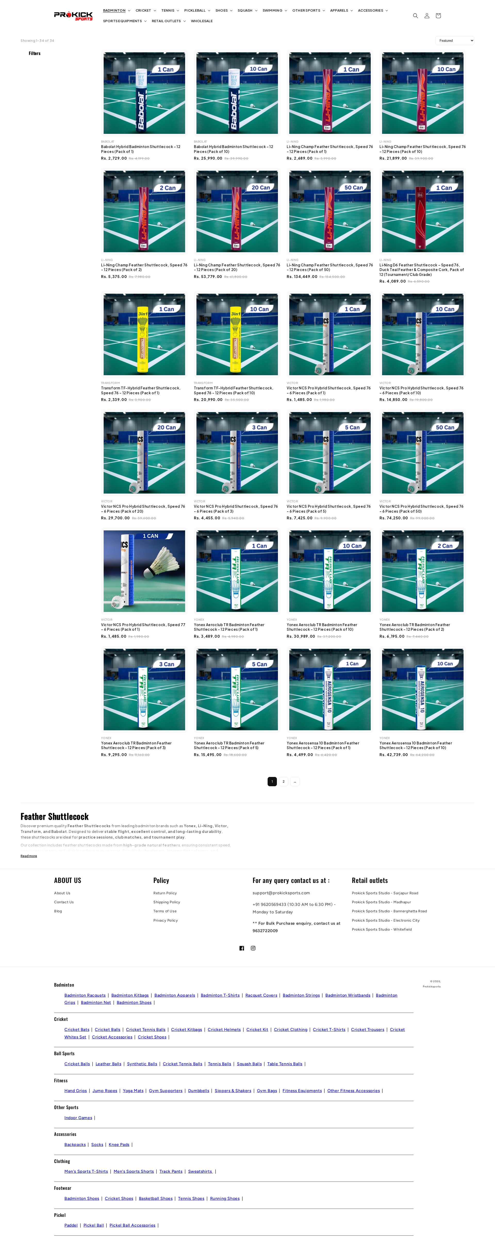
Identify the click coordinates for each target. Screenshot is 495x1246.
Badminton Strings (301, 995)
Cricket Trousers (367, 1029)
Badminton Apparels (174, 995)
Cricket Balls (107, 1029)
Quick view (147, 131)
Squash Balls (249, 1063)
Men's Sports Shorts (134, 1171)
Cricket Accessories (112, 1037)
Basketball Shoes (156, 1198)
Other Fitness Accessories (353, 1090)
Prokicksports (432, 986)
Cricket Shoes (152, 1037)
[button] (116, 10)
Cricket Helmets (224, 1029)
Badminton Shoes (134, 1002)
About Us (62, 893)
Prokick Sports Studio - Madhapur (381, 902)
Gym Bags (267, 1090)
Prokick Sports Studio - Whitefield (382, 929)
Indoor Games (78, 1117)
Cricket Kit (257, 1029)
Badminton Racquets (85, 995)
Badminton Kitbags (130, 995)
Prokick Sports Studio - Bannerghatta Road (389, 911)
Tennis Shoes (191, 1198)
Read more (29, 856)
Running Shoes (225, 1198)
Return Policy (165, 893)
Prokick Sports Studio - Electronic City (386, 920)
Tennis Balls (219, 1063)
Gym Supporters (165, 1090)
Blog (58, 911)
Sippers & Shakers (233, 1090)
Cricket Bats (76, 1029)
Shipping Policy (166, 902)
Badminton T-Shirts (220, 995)
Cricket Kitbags (186, 1029)
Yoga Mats (133, 1090)
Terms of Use (165, 911)
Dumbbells (198, 1090)
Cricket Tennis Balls (146, 1029)
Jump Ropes (105, 1090)
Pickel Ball (94, 1225)
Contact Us (64, 902)
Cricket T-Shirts (329, 1029)
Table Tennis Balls (284, 1063)
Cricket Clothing (291, 1029)
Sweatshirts (200, 1171)
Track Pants (171, 1171)
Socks (97, 1144)
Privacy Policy (165, 920)
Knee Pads (119, 1144)
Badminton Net (96, 1002)
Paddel (71, 1225)
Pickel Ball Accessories (132, 1225)
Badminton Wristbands (347, 995)
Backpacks (75, 1144)
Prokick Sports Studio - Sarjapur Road (385, 893)
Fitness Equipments (302, 1090)
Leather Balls (108, 1063)
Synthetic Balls (142, 1063)
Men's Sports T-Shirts (86, 1171)
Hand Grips (75, 1090)
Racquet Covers (261, 995)
